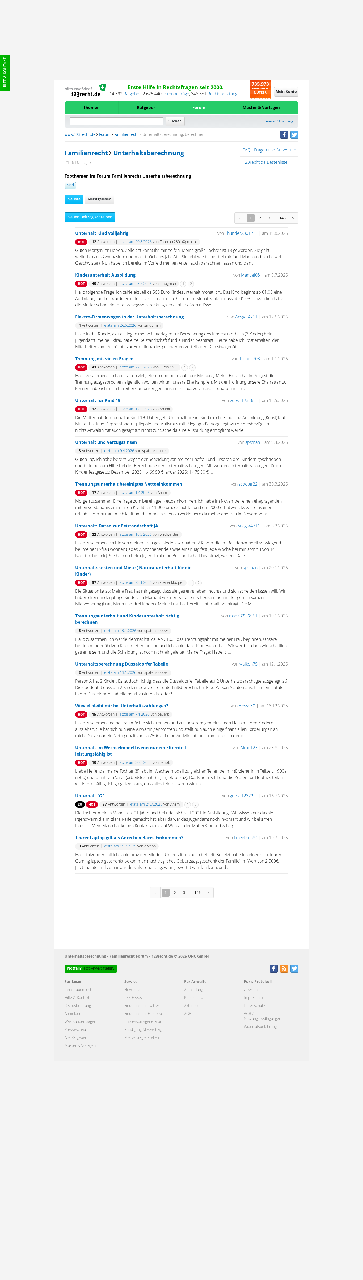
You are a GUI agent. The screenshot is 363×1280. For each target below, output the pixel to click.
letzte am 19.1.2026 (119, 631)
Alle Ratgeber (75, 1038)
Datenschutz (254, 1006)
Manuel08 (250, 275)
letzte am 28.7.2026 (135, 284)
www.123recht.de (80, 135)
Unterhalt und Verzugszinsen (106, 442)
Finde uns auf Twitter (141, 1006)
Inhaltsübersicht (78, 990)
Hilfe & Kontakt (5, 73)
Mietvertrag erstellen (141, 1038)
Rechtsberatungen (225, 94)
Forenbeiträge (176, 94)
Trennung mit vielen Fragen (104, 359)
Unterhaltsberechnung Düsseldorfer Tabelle (121, 664)
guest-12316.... (244, 401)
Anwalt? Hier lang (279, 121)
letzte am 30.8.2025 (135, 763)
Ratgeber (132, 94)
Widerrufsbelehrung (260, 1027)
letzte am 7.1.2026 (134, 714)
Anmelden (73, 1014)
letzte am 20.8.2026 (135, 242)
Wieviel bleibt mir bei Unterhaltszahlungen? (121, 706)
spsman (252, 442)
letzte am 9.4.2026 (118, 451)
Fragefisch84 (246, 838)
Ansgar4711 (246, 317)
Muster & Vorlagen (261, 108)
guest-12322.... (244, 796)
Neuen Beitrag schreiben (89, 217)
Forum (198, 108)
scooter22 (248, 484)
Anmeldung (193, 990)
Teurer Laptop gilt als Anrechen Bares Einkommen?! (130, 838)
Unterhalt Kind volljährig (101, 233)
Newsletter (133, 990)
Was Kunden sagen (80, 1022)
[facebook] (284, 135)
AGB (187, 1014)
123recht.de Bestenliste (265, 162)
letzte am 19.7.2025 (119, 846)
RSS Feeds (133, 998)
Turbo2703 (249, 359)
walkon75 (248, 664)
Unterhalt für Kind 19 (97, 401)
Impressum (253, 998)
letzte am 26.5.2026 (119, 325)
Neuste (74, 199)
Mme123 (249, 748)
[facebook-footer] (274, 969)
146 (282, 217)
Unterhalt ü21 (90, 796)
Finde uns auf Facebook (144, 1014)
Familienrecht (126, 135)
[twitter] (294, 135)
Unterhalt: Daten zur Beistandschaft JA (116, 526)
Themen (91, 108)
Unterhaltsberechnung (148, 153)
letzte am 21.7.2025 (145, 804)
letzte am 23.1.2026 (135, 583)
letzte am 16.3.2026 (135, 534)
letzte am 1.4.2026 (134, 493)
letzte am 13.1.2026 (119, 673)
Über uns (251, 990)
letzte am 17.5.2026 (135, 409)
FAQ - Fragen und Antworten (269, 150)
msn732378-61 (243, 616)
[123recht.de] (85, 90)
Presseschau (75, 1030)
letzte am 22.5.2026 (135, 367)
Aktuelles (191, 1006)
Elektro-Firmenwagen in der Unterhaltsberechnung (129, 317)
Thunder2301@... (241, 233)
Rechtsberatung (78, 1006)
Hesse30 (247, 706)
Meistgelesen (99, 199)
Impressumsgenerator (142, 1022)
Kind (70, 185)
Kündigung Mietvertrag (143, 1030)
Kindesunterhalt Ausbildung (105, 275)
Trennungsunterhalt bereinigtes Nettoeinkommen (128, 484)
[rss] (284, 969)
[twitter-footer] (294, 969)
